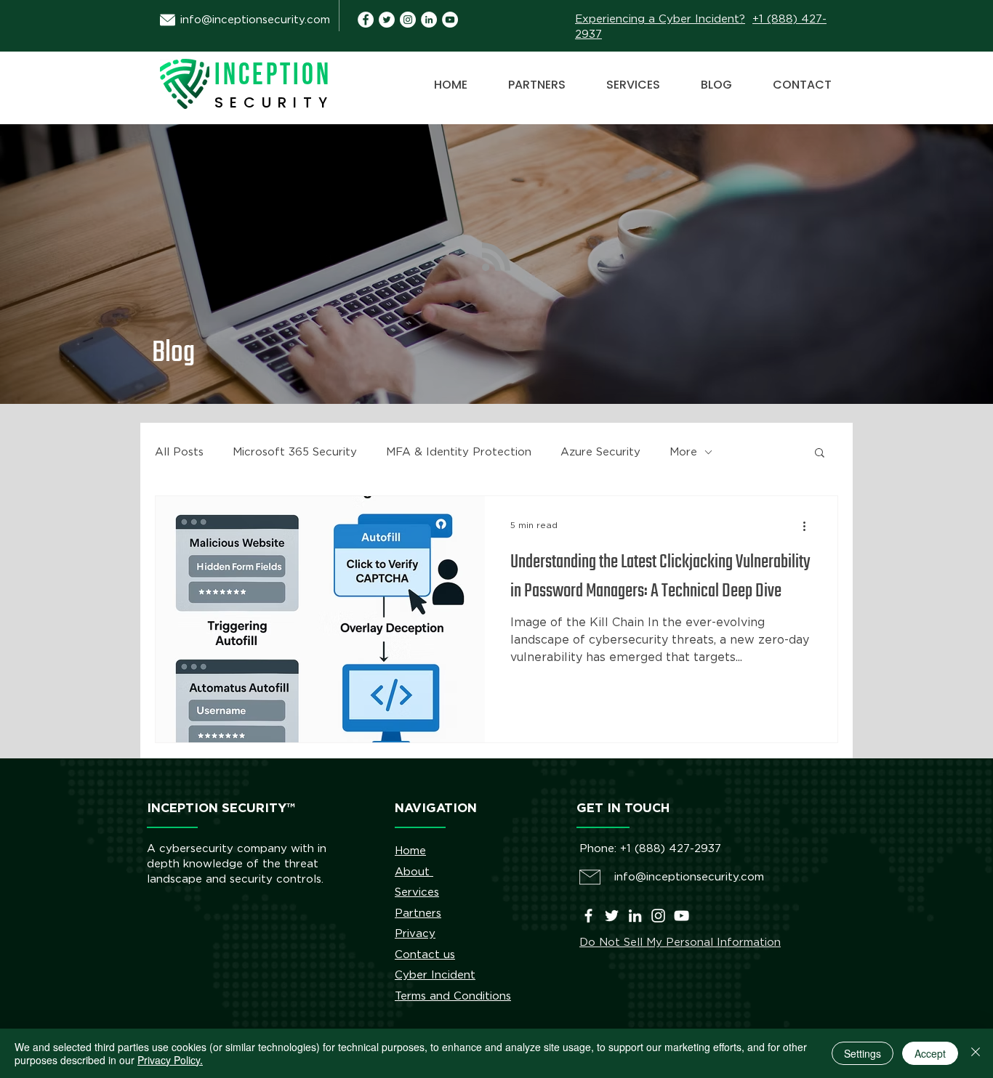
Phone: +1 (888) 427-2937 (650, 849)
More (683, 452)
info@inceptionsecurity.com (255, 20)
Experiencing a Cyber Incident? (660, 19)
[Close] (975, 1053)
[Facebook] (588, 916)
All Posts (179, 452)
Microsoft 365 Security (295, 452)
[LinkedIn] (635, 916)
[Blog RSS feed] (496, 257)
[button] (820, 453)
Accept (930, 1053)
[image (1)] (366, 20)
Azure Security (600, 452)
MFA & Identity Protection (458, 452)
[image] (429, 20)
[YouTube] (450, 20)
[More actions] (809, 526)
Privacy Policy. (170, 1060)
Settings (862, 1053)
